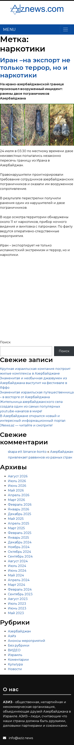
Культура (15, 664)
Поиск (5, 342)
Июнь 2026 (17, 486)
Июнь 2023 (17, 608)
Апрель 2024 (18, 580)
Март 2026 (16, 500)
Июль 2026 (17, 481)
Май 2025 (16, 519)
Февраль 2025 (19, 533)
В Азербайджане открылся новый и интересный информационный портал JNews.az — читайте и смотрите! (33, 420)
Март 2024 (16, 585)
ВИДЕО (14, 650)
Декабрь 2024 (19, 542)
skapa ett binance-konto (27, 452)
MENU (9, 29)
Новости (15, 669)
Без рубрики (18, 645)
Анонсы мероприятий (26, 641)
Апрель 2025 (18, 523)
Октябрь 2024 (19, 552)
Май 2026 (16, 490)
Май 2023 (16, 613)
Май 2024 (16, 575)
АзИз (12, 636)
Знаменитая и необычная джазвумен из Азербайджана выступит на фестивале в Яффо (33, 382)
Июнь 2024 (17, 570)
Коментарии (18, 659)
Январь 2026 (18, 509)
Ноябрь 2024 (18, 547)
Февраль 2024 (20, 589)
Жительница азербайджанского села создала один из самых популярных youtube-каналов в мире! (31, 406)
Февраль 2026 (19, 504)
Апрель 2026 (18, 495)
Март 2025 (16, 528)
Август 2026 (17, 476)
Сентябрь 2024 (20, 556)
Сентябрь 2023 (20, 594)
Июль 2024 (17, 566)
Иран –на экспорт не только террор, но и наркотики (35, 67)
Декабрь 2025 (19, 514)
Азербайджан (19, 631)
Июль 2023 (17, 603)
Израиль (15, 655)
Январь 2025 (18, 537)
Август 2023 (18, 599)
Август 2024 (18, 561)
